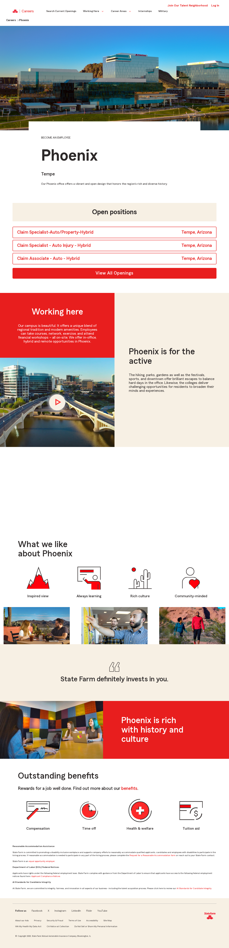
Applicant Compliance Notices (45, 876)
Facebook (37, 911)
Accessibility (92, 920)
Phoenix (24, 20)
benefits (129, 788)
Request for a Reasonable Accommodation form (153, 855)
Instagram (60, 911)
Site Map (107, 920)
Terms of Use (75, 920)
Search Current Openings (61, 11)
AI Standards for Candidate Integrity (194, 888)
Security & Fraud (55, 920)
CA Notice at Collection (58, 926)
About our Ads (22, 920)
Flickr (89, 911)
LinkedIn (76, 911)
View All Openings (114, 273)
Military (163, 11)
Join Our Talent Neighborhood (187, 5)
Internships (145, 11)
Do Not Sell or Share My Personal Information (95, 926)
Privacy (37, 920)
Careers (11, 20)
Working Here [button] (91, 11)
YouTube (102, 911)
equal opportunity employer (42, 861)
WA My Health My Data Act (28, 926)
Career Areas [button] (118, 11)
